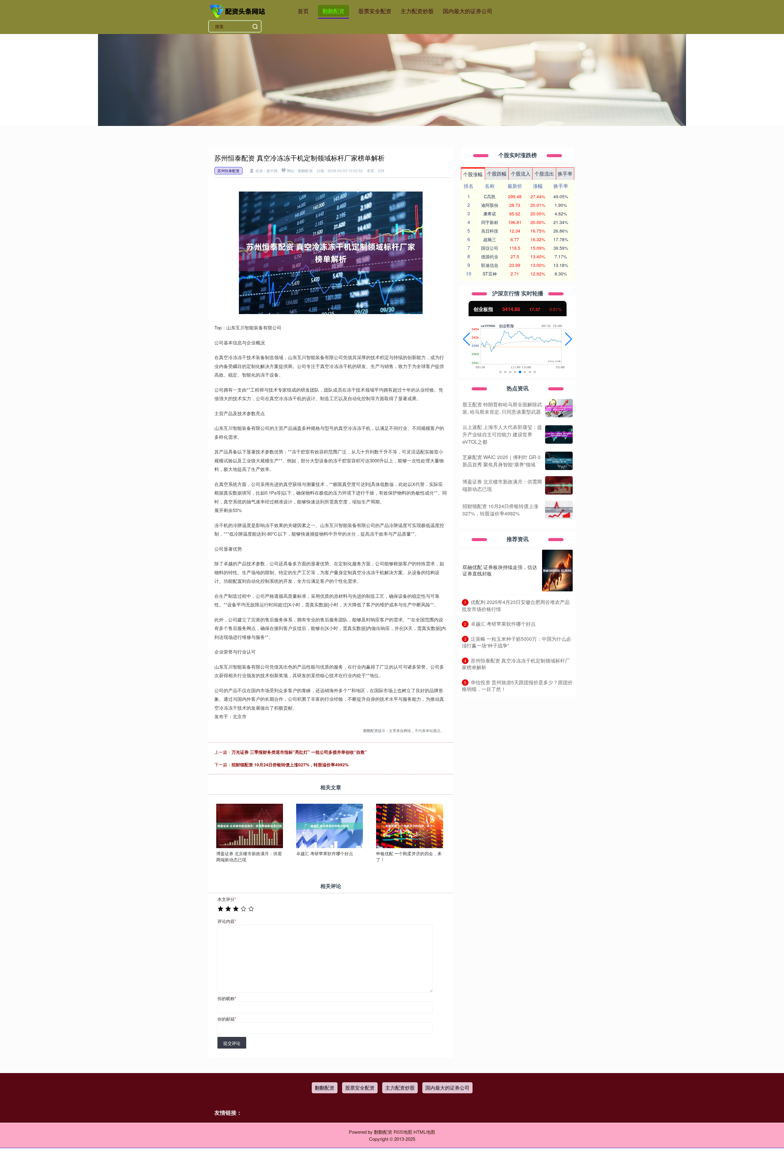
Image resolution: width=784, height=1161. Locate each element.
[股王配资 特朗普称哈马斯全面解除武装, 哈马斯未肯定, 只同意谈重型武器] (559, 408)
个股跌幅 (497, 173)
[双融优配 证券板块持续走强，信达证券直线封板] (557, 570)
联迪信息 (489, 265)
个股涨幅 (473, 174)
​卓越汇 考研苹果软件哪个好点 (503, 623)
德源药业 (489, 256)
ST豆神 (490, 274)
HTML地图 (424, 1132)
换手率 (565, 173)
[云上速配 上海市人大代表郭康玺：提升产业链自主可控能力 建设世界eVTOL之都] (559, 434)
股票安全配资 (374, 11)
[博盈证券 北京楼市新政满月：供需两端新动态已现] (249, 825)
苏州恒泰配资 (228, 170)
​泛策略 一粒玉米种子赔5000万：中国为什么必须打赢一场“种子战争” (516, 642)
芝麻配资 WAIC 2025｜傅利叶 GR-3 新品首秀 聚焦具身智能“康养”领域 (501, 460)
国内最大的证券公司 (467, 11)
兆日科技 (489, 231)
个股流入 (520, 173)
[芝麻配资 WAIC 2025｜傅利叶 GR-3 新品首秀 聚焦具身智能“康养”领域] (559, 461)
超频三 (489, 239)
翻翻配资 (333, 11)
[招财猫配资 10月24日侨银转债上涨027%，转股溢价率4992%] (559, 510)
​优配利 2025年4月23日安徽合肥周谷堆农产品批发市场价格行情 (516, 605)
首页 (303, 11)
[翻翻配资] (238, 10)
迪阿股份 (489, 205)
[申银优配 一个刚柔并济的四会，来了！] (409, 825)
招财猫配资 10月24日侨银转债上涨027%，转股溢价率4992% (290, 764)
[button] (466, 339)
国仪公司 (489, 248)
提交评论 (231, 1043)
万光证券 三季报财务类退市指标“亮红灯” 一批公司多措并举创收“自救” (299, 752)
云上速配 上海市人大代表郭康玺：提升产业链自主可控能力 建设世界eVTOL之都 (502, 434)
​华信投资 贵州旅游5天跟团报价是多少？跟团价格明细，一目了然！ (517, 686)
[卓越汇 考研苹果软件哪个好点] (329, 825)
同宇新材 (489, 222)
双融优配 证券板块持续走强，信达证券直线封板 (499, 570)
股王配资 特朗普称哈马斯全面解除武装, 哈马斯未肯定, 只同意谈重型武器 (502, 408)
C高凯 (490, 196)
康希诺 (489, 214)
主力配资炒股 (417, 11)
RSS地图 (403, 1132)
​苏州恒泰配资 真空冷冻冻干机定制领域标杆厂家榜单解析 (516, 664)
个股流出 (544, 173)
